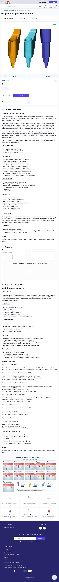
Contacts (6, 557)
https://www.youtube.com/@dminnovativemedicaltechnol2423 (44, 528)
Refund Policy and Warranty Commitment (12, 555)
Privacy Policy (28, 541)
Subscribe (40, 538)
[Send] (28, 102)
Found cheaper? (5, 80)
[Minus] (3, 96)
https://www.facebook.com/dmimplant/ (40, 528)
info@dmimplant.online (16, 565)
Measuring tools (12, 10)
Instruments (5, 10)
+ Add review (7, 257)
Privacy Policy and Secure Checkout (11, 554)
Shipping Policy (7, 551)
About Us (6, 549)
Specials (6, 559)
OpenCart (32, 577)
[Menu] (2, 2)
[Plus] (9, 96)
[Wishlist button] (55, 81)
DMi (15, 76)
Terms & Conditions (8, 552)
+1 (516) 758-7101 (9, 527)
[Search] (40, 6)
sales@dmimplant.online (20, 567)
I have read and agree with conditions (30, 541)
